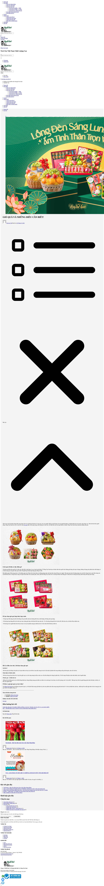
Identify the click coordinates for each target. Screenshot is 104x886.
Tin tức (5, 14)
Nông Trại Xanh (4, 48)
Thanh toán (5, 61)
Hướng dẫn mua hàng (7, 844)
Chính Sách (6, 15)
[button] (6, 79)
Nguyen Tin (9, 223)
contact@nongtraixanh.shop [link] (6, 854)
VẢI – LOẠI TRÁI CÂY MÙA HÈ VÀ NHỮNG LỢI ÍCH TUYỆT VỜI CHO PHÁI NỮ (27, 772)
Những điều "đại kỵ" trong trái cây (14, 808)
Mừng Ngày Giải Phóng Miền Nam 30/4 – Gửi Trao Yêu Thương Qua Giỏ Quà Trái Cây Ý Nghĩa (25, 790)
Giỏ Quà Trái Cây (10, 6)
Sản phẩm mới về (10, 13)
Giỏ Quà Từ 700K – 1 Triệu (15, 9)
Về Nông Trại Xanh (7, 826)
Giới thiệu (5, 22)
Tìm (2, 72)
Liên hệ (4, 846)
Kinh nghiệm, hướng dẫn (9, 803)
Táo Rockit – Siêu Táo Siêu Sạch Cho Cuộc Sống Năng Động (20, 742)
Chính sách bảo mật (10, 19)
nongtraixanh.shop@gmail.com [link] (7, 853)
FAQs (4, 842)
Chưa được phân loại (8, 802)
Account (2, 39)
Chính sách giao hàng (11, 18)
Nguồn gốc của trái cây (11, 807)
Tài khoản (5, 60)
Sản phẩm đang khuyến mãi (12, 12)
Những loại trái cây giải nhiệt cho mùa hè (15, 809)
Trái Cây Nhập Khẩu (11, 4)
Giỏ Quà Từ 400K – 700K (15, 8)
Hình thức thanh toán (7, 843)
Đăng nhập (5, 76)
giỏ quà (25, 525)
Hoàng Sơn (9, 748)
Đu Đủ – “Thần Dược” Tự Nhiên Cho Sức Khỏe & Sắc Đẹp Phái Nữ (19, 791)
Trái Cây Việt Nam (10, 5)
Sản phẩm (5, 3)
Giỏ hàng (5, 838)
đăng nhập (9, 714)
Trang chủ (5, 1)
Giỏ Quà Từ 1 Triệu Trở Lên (15, 10)
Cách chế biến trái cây (11, 805)
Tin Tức (5, 110)
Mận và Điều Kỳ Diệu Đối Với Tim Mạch (12, 792)
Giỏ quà (4, 701)
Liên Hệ (5, 23)
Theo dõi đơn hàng (7, 847)
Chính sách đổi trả (10, 17)
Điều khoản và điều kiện (8, 829)
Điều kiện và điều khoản (11, 20)
